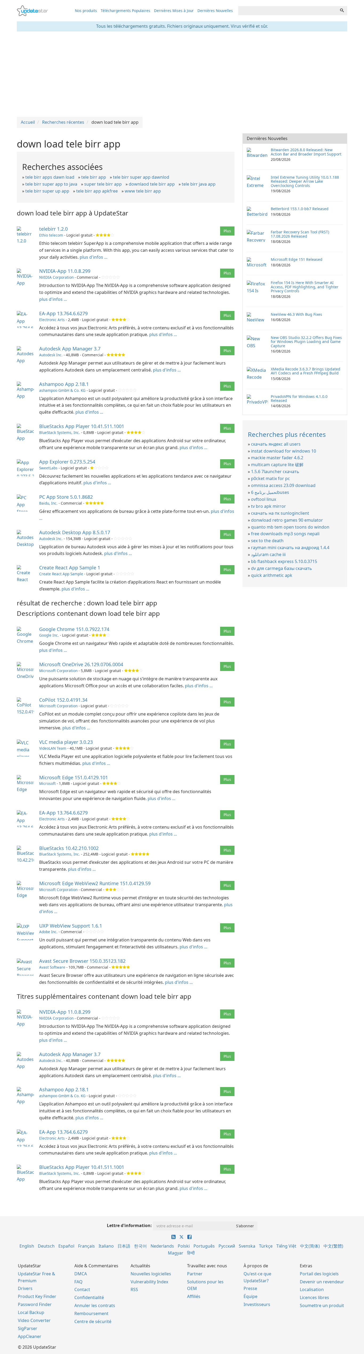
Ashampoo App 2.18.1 (64, 384)
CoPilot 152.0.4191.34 (63, 700)
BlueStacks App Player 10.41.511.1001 (81, 426)
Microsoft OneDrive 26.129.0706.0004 (81, 664)
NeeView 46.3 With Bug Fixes (296, 314)
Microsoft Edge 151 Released (296, 259)
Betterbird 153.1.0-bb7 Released (300, 208)
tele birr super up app (47, 191)
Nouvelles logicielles (151, 1274)
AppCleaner (29, 1336)
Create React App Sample (61, 573)
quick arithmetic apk (271, 575)
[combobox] (287, 10)
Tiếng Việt (286, 1246)
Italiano (106, 1246)
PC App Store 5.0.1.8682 (66, 497)
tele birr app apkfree (97, 191)
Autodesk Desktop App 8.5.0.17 (74, 532)
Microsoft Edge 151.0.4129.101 (73, 777)
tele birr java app (199, 184)
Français (86, 1246)
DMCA (80, 1274)
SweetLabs (48, 467)
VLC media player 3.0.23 (66, 742)
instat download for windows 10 (283, 451)
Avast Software (52, 967)
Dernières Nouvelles (215, 10)
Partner (195, 1274)
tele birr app (93, 177)
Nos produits (86, 10)
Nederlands (162, 1246)
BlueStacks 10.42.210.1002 (69, 848)
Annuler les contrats (94, 1305)
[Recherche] (342, 10)
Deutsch (46, 1246)
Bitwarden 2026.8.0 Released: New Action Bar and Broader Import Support (306, 151)
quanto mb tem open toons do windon (290, 527)
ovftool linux (263, 499)
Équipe (250, 1296)
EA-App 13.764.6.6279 (63, 313)
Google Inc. (49, 635)
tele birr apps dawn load (49, 177)
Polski (184, 1246)
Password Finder (35, 1304)
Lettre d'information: (129, 1225)
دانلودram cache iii (268, 554)
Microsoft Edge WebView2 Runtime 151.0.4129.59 (95, 883)
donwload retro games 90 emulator (287, 520)
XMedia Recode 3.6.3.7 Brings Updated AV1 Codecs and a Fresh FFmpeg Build (305, 371)
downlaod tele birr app (152, 184)
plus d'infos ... (93, 257)
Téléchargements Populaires (125, 10)
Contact (82, 1289)
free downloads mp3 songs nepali (285, 534)
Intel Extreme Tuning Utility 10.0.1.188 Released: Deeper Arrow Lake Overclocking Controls (305, 181)
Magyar (175, 1253)
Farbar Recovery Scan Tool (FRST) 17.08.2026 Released (300, 233)
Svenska (247, 1246)
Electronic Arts (52, 319)
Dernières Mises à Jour (174, 10)
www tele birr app (143, 191)
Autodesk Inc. (51, 354)
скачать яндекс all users (276, 444)
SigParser (27, 1328)
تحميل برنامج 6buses (270, 492)
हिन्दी (191, 1253)
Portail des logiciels (319, 1274)
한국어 (140, 1246)
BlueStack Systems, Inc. (59, 432)
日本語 (124, 1246)
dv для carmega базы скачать (281, 568)
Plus (227, 230)
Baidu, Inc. (48, 503)
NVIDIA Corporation (56, 277)
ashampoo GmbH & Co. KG (62, 390)
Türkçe (266, 1246)
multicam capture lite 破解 (277, 465)
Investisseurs (257, 1304)
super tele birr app (103, 184)
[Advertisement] (182, 74)
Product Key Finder (37, 1296)
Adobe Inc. (48, 931)
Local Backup (31, 1312)
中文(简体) (310, 1246)
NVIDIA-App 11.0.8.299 (64, 271)
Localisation (312, 1289)
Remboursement (91, 1313)
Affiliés (193, 1296)
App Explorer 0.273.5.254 (67, 461)
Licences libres (314, 1297)
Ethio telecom (51, 235)
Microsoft (47, 783)
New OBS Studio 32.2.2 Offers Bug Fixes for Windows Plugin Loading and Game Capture (306, 341)
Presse (250, 1288)
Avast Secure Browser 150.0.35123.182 (82, 961)
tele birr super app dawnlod (141, 177)
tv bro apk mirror (268, 506)
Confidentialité (89, 1297)
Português (204, 1246)
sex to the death (267, 541)
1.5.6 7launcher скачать (275, 471)
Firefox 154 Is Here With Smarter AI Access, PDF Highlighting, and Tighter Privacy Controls (304, 286)
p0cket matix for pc (270, 478)
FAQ (78, 1282)
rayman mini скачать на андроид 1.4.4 (290, 547)
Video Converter (34, 1320)
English (26, 1246)
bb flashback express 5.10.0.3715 (284, 561)
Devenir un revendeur (322, 1282)
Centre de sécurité (92, 1321)
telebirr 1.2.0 (53, 229)
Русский (227, 1246)
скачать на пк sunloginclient (280, 513)
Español (66, 1246)
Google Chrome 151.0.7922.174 (74, 629)
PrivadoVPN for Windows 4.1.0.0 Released (299, 398)
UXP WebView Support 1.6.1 (70, 925)
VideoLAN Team (52, 748)
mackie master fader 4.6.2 (277, 458)
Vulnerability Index (149, 1282)
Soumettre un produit (322, 1305)
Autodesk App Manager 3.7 (69, 348)
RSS (134, 1289)
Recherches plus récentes (287, 434)
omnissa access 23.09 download (283, 485)
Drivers (25, 1288)
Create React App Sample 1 (69, 567)
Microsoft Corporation (58, 670)
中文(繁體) (333, 1246)
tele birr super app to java (51, 184)
